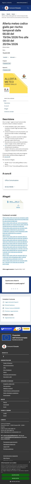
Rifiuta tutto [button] (15, 478)
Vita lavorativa (6, 386)
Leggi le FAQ (6, 447)
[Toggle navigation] (3, 8)
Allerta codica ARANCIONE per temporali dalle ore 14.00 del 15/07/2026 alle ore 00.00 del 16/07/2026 (15, 252)
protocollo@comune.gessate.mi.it (13, 437)
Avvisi (13, 14)
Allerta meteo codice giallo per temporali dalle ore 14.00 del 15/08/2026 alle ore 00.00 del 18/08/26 (15, 237)
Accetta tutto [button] (15, 475)
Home (3, 14)
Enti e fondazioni (7, 370)
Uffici (4, 368)
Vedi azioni (12, 57)
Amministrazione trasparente (10, 456)
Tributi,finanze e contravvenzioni (11, 391)
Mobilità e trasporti (8, 388)
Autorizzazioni (6, 395)
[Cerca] (28, 8)
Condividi (5, 57)
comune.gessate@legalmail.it (10, 435)
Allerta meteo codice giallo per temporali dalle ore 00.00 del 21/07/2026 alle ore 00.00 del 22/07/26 (15, 244)
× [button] (29, 462)
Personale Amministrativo (9, 374)
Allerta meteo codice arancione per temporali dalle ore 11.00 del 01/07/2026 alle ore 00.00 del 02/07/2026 (15, 262)
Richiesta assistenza (8, 449)
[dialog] (15, 472)
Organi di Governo (7, 363)
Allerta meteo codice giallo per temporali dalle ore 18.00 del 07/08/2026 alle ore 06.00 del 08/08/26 (15, 241)
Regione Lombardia (7, 2)
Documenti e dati (7, 377)
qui (6, 145)
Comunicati (6, 404)
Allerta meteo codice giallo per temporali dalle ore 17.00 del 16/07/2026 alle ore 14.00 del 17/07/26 (15, 247)
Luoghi (5, 413)
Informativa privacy (8, 460)
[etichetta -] (17, 289)
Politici (5, 372)
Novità (8, 14)
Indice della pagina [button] (9, 98)
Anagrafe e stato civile (8, 384)
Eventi (4, 416)
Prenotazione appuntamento (10, 442)
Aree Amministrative (8, 365)
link (2, 472)
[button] (15, 481)
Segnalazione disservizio (9, 444)
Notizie (5, 402)
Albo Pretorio (6, 458)
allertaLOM (7, 157)
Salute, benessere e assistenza (10, 393)
